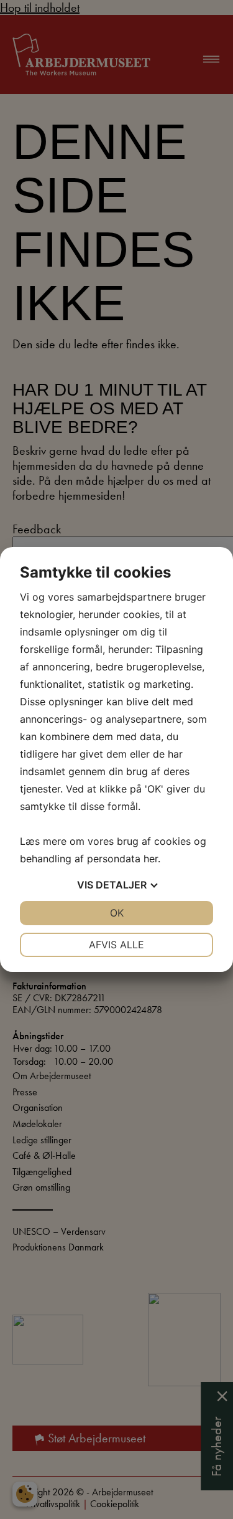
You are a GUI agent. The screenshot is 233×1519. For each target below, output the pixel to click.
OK (117, 913)
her (151, 858)
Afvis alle (116, 944)
